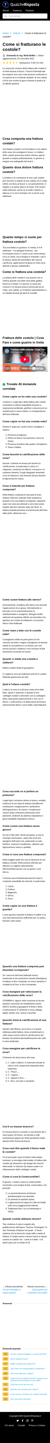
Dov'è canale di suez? (19, 1359)
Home (6, 33)
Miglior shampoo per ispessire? (23, 1364)
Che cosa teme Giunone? (20, 1399)
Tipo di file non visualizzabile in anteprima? (27, 1369)
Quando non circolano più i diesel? (24, 1389)
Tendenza (17, 10)
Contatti (21, 1425)
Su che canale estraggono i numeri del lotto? (28, 1354)
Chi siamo (9, 1425)
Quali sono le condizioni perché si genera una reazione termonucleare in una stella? (28, 1379)
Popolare (30, 10)
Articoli (6, 10)
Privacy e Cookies (37, 1425)
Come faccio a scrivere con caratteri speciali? (28, 1394)
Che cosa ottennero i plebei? (22, 1373)
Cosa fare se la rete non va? (21, 1384)
